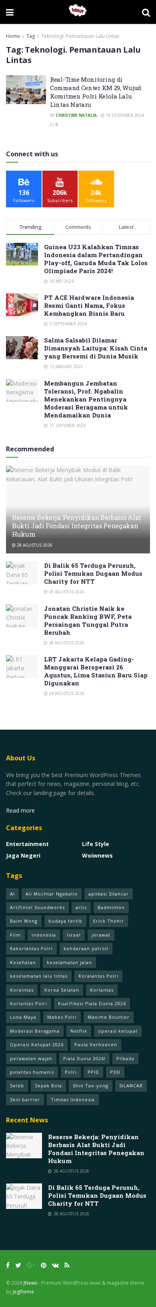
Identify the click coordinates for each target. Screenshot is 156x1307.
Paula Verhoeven (95, 1044)
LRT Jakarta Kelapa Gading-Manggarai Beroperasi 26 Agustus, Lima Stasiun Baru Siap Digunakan (96, 671)
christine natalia (76, 115)
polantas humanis (32, 1072)
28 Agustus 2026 (34, 545)
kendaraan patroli (86, 948)
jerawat (101, 935)
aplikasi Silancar (108, 894)
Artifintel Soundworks (37, 907)
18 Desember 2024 (124, 115)
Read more (20, 810)
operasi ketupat (118, 1031)
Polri (71, 1072)
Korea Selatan (61, 990)
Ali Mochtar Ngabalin (52, 894)
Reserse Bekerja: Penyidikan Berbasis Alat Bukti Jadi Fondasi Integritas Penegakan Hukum (76, 525)
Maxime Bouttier (109, 1017)
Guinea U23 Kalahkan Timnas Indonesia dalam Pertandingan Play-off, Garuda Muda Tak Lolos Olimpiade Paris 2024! (96, 259)
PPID (93, 1072)
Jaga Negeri (23, 855)
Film (15, 935)
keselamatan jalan (69, 962)
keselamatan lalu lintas (39, 976)
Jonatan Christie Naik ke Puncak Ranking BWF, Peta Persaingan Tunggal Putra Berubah (88, 620)
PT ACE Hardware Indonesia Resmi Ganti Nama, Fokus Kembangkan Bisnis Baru (89, 305)
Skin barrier (25, 1099)
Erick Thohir (108, 921)
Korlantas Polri (28, 1003)
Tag (30, 36)
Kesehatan (23, 962)
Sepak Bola (48, 1086)
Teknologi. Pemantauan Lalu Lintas (80, 36)
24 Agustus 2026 (66, 693)
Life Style (95, 844)
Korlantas (102, 990)
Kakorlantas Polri (31, 948)
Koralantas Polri (98, 976)
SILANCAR (131, 1086)
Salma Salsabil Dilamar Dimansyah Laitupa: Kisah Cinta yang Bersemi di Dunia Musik (95, 348)
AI (12, 894)
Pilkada (125, 1058)
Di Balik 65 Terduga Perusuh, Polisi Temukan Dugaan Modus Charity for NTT (93, 573)
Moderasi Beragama (35, 1031)
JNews (30, 1282)
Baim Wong (24, 921)
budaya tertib (65, 921)
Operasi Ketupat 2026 (37, 1044)
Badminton (111, 907)
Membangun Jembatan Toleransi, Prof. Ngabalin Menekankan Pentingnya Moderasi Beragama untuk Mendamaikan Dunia (86, 399)
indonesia (44, 935)
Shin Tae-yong (90, 1086)
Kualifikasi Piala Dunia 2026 (92, 1003)
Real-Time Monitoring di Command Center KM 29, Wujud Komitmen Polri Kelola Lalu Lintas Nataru (95, 91)
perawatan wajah (31, 1058)
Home (13, 36)
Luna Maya (23, 1017)
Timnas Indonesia (73, 1099)
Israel (74, 935)
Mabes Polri (62, 1017)
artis (81, 907)
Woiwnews (97, 855)
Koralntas (22, 990)
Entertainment (27, 844)
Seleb (17, 1086)
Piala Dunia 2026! (84, 1058)
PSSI (115, 1072)
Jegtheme (23, 1291)
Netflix (78, 1031)
